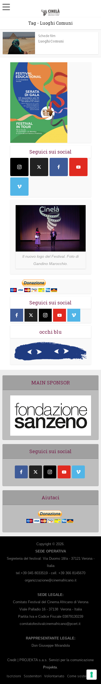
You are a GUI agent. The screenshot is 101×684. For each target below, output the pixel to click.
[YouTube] (78, 167)
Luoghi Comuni (51, 41)
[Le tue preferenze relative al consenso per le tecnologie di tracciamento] (91, 675)
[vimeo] (19, 186)
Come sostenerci (81, 676)
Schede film (46, 36)
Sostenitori (32, 676)
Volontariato (54, 676)
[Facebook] (59, 167)
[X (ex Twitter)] (39, 167)
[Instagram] (19, 167)
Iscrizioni (14, 676)
